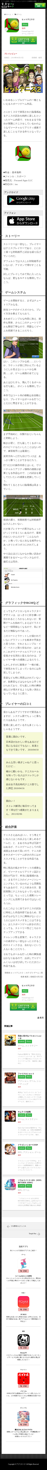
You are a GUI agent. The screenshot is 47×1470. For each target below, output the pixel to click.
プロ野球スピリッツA (18, 1226)
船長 (42, 1018)
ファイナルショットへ (23, 1089)
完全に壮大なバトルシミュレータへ (23, 1050)
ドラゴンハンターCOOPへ (23, 1158)
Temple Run (32, 1234)
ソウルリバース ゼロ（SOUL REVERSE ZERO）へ (23, 1193)
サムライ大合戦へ (23, 1124)
